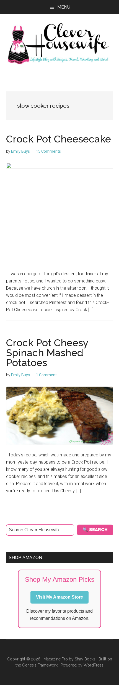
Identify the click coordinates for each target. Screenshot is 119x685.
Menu (63, 7)
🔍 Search (95, 529)
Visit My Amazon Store (59, 597)
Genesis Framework (40, 665)
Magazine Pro (55, 659)
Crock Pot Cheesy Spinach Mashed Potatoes (47, 352)
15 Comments (48, 151)
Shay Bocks (85, 659)
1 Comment (46, 375)
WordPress (94, 665)
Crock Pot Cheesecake (58, 139)
